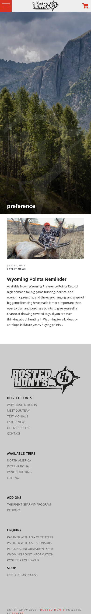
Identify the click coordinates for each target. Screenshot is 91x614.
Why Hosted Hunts (22, 405)
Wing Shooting (19, 472)
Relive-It (13, 510)
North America (19, 460)
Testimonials (17, 416)
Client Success (18, 428)
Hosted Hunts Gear (22, 575)
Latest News (16, 422)
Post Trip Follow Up (23, 560)
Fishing (13, 478)
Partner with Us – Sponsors (29, 543)
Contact (13, 433)
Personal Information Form (30, 549)
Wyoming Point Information (30, 554)
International (18, 466)
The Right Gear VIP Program (29, 504)
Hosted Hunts (52, 609)
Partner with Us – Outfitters (30, 537)
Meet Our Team (18, 410)
